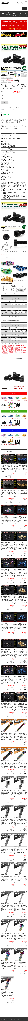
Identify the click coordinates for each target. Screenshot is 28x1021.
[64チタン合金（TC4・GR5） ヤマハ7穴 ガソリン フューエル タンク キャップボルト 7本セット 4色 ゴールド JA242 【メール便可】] (20, 590)
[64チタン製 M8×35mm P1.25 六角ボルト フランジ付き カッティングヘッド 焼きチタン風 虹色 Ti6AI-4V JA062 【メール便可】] (20, 754)
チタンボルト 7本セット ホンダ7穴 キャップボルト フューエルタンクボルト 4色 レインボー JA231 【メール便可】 (7, 468)
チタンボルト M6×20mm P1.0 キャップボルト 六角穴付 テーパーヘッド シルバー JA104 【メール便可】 (20, 822)
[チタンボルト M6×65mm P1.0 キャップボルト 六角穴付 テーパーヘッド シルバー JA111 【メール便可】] (7, 925)
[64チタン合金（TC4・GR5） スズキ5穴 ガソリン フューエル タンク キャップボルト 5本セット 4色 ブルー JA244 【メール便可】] (20, 617)
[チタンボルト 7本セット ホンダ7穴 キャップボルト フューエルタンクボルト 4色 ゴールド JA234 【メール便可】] (20, 484)
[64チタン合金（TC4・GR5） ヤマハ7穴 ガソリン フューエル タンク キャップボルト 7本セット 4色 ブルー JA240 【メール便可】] (20, 563)
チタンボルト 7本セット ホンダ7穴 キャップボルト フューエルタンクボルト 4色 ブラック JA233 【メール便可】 (7, 493)
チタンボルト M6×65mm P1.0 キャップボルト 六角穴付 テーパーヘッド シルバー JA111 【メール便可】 (7, 936)
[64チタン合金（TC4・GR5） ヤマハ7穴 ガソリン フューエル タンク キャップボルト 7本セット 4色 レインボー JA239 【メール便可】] (7, 563)
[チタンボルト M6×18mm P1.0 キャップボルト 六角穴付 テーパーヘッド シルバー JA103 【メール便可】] (7, 811)
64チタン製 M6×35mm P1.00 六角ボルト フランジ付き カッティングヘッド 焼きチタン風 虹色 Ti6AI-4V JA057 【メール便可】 (20, 736)
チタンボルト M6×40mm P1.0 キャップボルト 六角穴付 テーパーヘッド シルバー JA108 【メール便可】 (20, 879)
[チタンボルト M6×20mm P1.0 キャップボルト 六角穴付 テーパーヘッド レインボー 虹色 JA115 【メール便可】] (7, 983)
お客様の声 (20, 15)
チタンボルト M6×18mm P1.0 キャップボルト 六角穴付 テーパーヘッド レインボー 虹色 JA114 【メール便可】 (20, 965)
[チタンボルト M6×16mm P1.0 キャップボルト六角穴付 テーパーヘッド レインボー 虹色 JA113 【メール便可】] (7, 954)
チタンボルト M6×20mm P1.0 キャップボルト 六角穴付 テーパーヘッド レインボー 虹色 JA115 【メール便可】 (7, 993)
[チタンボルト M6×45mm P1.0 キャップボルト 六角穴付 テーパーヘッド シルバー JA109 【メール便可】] (7, 897)
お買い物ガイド (8, 15)
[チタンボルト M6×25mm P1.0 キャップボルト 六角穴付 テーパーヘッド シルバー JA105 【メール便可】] (7, 839)
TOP (3, 15)
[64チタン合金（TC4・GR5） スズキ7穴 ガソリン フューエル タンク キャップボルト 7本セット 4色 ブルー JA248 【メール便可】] (20, 670)
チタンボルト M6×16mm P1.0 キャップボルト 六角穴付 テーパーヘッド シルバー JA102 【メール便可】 (20, 793)
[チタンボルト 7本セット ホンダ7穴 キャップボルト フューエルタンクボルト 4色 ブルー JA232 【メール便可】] (20, 459)
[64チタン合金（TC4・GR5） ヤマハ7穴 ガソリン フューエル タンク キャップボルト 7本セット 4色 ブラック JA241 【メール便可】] (7, 590)
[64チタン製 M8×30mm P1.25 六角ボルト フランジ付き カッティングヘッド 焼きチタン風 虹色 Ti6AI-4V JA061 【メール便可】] (7, 754)
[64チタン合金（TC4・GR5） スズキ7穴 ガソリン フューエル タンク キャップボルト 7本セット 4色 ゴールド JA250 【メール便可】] (20, 697)
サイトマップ (25, 15)
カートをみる (21, 3)
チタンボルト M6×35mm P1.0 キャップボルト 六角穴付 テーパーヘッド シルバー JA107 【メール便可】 (7, 879)
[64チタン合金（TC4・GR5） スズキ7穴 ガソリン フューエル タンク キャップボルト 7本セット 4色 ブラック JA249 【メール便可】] (7, 697)
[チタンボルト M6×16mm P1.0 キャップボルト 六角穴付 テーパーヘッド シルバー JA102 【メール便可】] (20, 782)
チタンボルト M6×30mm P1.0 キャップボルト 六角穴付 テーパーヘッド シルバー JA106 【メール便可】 (20, 850)
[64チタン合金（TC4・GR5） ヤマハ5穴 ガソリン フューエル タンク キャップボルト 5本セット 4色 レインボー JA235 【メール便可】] (7, 510)
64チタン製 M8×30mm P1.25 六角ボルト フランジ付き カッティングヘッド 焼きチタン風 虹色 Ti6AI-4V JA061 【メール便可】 (7, 764)
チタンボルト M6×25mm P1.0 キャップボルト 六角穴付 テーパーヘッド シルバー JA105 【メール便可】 (7, 850)
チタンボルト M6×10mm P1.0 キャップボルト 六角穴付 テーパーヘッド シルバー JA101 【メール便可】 (7, 793)
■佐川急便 (18, 29)
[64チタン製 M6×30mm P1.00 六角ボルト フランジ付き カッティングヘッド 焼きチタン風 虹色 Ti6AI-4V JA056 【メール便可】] (7, 725)
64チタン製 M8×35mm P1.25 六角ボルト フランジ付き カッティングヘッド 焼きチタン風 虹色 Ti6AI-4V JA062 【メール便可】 (20, 764)
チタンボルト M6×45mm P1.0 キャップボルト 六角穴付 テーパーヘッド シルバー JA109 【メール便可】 (7, 908)
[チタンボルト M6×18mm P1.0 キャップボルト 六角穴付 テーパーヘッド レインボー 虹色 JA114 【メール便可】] (20, 954)
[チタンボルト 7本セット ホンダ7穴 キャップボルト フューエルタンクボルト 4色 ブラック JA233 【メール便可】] (7, 484)
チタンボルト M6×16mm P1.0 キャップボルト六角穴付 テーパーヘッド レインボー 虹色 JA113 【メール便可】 (7, 965)
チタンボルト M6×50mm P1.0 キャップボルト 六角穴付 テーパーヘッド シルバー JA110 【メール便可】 (20, 908)
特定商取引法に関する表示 (18, 1019)
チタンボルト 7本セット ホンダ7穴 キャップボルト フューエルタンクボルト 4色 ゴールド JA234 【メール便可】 (20, 493)
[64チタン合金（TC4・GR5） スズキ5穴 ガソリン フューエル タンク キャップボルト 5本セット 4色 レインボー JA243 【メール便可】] (7, 617)
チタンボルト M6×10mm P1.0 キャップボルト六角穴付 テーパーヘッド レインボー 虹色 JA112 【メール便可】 (20, 936)
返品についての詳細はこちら (8, 109)
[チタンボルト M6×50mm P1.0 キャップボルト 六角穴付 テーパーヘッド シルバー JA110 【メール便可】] (20, 897)
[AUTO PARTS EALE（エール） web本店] (5, 4)
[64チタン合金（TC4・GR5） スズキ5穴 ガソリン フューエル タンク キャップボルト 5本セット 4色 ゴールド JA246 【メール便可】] (20, 643)
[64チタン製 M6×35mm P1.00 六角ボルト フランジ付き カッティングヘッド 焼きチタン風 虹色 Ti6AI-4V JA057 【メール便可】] (20, 725)
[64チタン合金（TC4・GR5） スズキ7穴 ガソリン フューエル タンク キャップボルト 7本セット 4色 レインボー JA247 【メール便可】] (7, 670)
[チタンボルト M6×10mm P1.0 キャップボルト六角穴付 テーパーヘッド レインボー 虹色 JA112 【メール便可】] (20, 925)
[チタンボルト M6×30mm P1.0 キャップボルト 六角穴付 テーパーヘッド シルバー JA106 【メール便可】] (20, 839)
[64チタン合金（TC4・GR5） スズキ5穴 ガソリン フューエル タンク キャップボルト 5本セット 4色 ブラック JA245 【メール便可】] (7, 643)
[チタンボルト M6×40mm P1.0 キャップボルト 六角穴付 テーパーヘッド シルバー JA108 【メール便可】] (20, 868)
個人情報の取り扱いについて (6, 1019)
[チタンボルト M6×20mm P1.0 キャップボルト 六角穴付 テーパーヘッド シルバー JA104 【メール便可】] (20, 811)
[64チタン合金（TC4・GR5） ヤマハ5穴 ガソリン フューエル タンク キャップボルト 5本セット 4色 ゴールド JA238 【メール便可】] (20, 536)
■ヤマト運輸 (10, 29)
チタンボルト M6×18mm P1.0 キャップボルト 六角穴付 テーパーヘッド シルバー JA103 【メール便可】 (7, 822)
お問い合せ (14, 15)
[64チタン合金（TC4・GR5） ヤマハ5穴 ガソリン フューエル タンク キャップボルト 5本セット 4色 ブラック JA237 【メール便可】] (7, 536)
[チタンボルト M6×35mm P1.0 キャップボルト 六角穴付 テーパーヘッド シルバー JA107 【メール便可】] (7, 868)
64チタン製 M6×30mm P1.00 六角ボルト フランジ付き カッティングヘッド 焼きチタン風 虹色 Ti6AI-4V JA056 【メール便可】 (7, 736)
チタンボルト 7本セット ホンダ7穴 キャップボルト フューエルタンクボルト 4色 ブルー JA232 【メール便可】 (20, 468)
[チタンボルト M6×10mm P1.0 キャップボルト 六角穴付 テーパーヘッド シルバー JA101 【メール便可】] (7, 782)
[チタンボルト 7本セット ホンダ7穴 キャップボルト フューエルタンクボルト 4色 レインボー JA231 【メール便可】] (7, 459)
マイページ (17, 3)
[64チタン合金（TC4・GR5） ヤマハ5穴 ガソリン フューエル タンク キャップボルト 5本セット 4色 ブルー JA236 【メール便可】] (20, 510)
